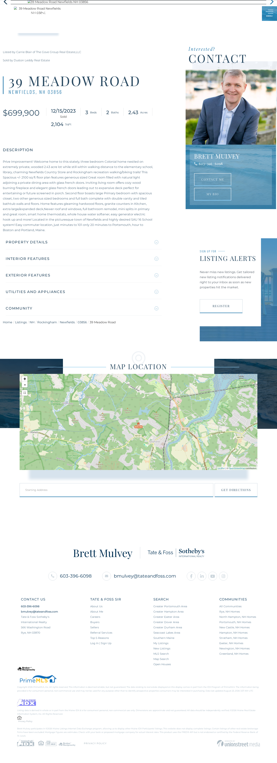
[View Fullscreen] (25, 393)
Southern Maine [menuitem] (163, 638)
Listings (21, 322)
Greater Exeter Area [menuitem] (166, 617)
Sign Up (251, 14)
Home (7, 322)
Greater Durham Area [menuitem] (167, 627)
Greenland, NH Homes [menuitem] (234, 653)
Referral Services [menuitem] (101, 632)
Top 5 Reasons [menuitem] (99, 638)
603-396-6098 (211, 163)
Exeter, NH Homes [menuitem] (231, 643)
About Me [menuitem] (150, 13)
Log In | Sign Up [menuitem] (100, 643)
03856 (82, 322)
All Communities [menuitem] (230, 606)
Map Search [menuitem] (161, 659)
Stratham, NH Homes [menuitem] (233, 638)
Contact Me (212, 179)
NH (32, 322)
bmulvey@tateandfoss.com (145, 576)
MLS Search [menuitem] (161, 653)
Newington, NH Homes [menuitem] (234, 648)
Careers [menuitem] (95, 617)
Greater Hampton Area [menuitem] (168, 611)
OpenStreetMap (237, 468)
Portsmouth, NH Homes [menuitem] (235, 622)
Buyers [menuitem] (114, 13)
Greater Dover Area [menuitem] (166, 622)
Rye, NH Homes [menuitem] (229, 611)
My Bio (213, 194)
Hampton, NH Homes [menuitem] (233, 632)
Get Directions (236, 490)
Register (221, 306)
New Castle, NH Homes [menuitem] (234, 627)
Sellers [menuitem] (131, 13)
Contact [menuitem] (184, 13)
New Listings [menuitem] (161, 648)
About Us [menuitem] (96, 606)
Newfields (67, 322)
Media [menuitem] (167, 13)
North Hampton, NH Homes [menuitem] (237, 617)
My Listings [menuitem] (160, 643)
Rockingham (47, 322)
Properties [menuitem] (94, 13)
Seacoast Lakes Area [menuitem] (166, 632)
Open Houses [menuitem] (162, 664)
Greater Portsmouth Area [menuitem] (170, 606)
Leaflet (221, 468)
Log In (240, 14)
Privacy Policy (25, 721)
